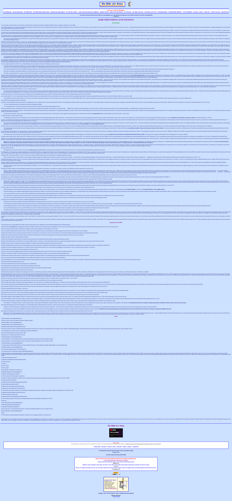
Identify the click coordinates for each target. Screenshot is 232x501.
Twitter (124, 446)
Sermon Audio (97, 446)
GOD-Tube (119, 446)
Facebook (104, 446)
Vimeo (114, 446)
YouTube (109, 446)
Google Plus (136, 446)
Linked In (129, 446)
